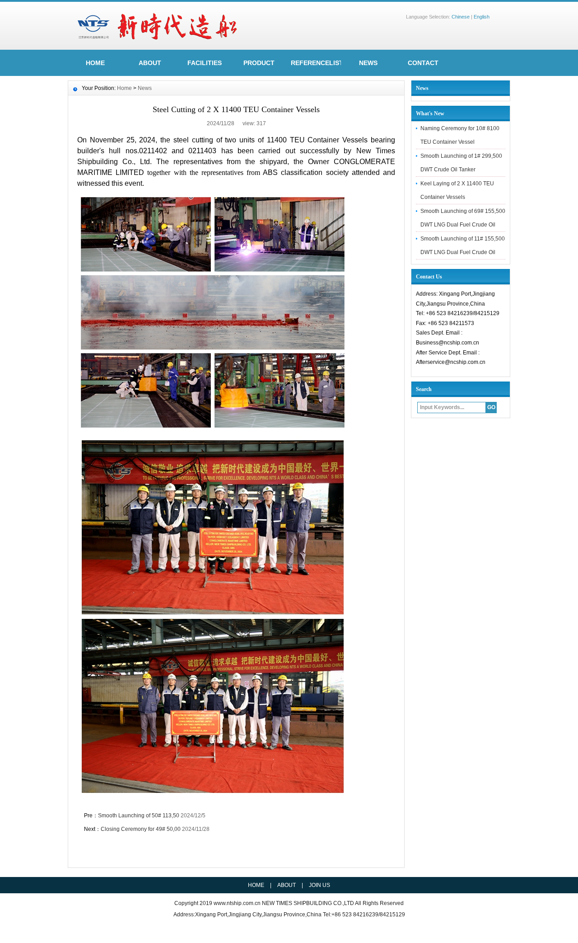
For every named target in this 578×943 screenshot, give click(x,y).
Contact (423, 62)
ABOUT (150, 62)
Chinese (461, 16)
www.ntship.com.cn (238, 903)
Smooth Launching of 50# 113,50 (138, 815)
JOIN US (319, 885)
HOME (95, 62)
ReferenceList (316, 62)
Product (259, 62)
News (368, 62)
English (481, 16)
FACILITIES (204, 62)
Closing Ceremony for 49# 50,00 (141, 829)
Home (124, 88)
